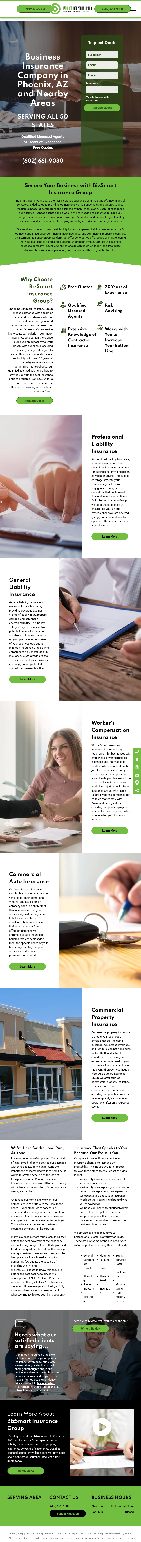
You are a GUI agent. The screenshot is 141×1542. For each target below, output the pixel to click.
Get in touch (38, 379)
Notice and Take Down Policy (89, 1533)
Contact (100, 242)
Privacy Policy (16, 1533)
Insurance (92, 83)
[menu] (133, 10)
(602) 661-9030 (42, 161)
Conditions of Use (65, 1533)
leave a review (46, 1383)
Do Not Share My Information (41, 1533)
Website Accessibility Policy (118, 1533)
